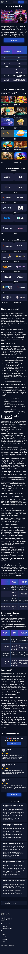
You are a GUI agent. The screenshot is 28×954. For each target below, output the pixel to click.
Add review (14, 743)
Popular (3, 93)
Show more (14, 794)
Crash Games (15, 93)
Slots (23, 93)
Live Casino (9, 93)
